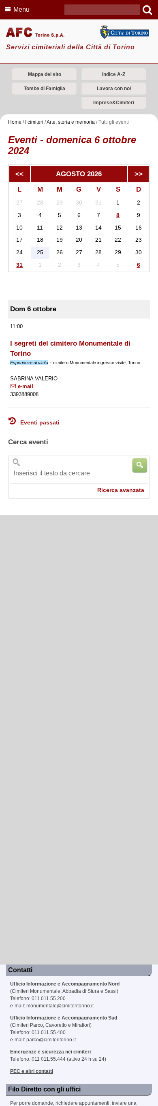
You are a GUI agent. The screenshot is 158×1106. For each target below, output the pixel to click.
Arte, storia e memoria (71, 122)
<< (19, 174)
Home (14, 122)
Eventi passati (40, 423)
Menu (21, 9)
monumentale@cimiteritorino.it (60, 1006)
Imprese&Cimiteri (113, 103)
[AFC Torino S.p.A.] (79, 32)
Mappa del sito (44, 74)
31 (19, 265)
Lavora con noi (114, 88)
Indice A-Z (113, 74)
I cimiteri (34, 122)
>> (139, 174)
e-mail (24, 386)
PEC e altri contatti (31, 1071)
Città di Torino (124, 32)
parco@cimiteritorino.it (51, 1040)
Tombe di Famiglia (44, 88)
